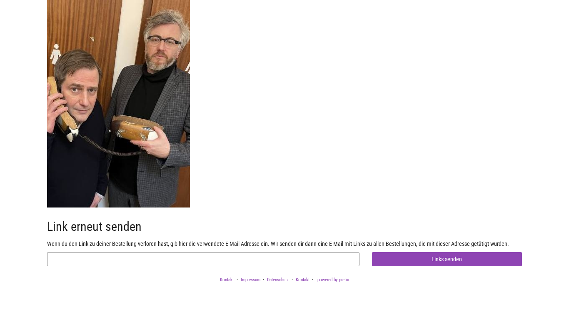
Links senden (447, 259)
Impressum (250, 279)
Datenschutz (278, 279)
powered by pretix (333, 279)
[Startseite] (118, 104)
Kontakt (227, 279)
